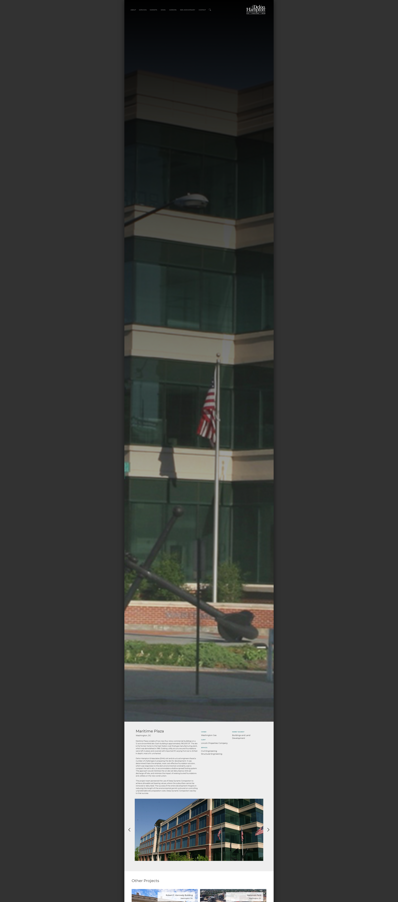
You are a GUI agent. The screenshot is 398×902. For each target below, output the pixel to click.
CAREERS (173, 10)
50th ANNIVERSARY (187, 10)
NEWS (163, 10)
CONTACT (202, 10)
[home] (256, 9)
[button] (135, 10)
